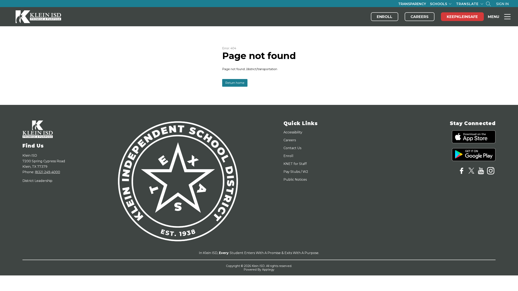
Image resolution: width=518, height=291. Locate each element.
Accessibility (292, 132)
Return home (234, 83)
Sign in (502, 4)
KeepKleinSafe (462, 17)
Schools (438, 4)
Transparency (412, 4)
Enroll (384, 17)
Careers (420, 17)
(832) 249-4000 (47, 172)
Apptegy (268, 269)
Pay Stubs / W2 (295, 172)
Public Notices (295, 179)
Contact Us (292, 148)
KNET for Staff (295, 164)
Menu (493, 17)
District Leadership (37, 181)
